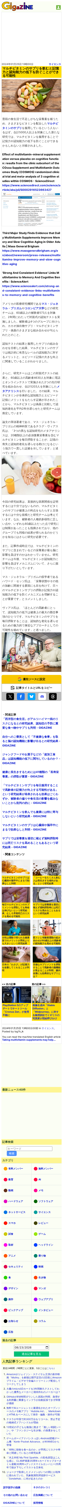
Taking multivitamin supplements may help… (28, 1039)
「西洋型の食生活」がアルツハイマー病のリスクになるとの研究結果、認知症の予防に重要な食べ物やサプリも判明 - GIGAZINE (30, 723)
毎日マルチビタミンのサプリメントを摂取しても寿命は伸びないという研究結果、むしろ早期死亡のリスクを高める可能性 (15, 910)
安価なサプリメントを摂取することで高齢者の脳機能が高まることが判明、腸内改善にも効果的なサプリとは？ (46, 970)
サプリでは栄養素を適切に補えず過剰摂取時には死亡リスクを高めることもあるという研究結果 (46, 909)
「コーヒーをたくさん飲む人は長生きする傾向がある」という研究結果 (46, 880)
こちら (50, 1368)
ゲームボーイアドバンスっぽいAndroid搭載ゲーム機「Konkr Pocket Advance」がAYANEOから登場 (32, 1441)
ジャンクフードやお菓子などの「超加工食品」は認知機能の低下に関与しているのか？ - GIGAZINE (31, 759)
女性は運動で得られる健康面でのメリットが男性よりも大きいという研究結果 (15, 940)
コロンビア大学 (34, 308)
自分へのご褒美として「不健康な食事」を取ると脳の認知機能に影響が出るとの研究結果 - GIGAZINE (31, 741)
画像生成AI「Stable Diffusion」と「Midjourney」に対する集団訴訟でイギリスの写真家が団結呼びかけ (46, 1012)
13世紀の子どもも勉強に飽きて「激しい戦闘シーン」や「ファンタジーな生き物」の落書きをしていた (33, 1430)
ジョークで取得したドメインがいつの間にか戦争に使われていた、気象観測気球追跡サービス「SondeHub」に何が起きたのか (33, 1475)
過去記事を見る (31, 1354)
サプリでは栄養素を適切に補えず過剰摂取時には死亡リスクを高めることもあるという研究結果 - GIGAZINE (30, 843)
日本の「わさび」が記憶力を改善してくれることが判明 (15, 967)
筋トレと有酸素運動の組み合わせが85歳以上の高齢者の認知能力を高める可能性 (47, 940)
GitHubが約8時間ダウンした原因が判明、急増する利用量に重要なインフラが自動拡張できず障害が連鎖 (33, 1400)
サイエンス (55, 64)
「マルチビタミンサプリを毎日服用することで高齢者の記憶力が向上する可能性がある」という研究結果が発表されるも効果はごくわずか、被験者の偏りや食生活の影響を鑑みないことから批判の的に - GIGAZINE (30, 794)
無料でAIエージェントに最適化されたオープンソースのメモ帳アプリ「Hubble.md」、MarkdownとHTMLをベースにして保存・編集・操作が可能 (33, 1411)
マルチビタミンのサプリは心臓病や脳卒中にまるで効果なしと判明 (15, 880)
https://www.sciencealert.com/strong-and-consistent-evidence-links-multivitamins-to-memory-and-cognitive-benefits (31, 290)
